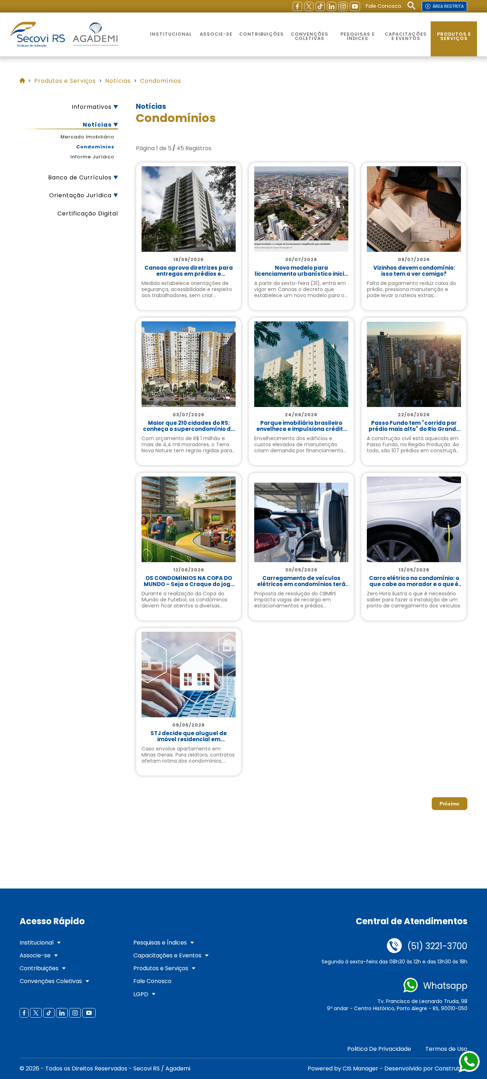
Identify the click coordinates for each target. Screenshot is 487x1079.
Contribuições (261, 34)
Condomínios (95, 147)
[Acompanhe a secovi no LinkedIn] (331, 6)
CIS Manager (360, 1068)
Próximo (450, 803)
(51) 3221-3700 (437, 946)
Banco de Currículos (80, 177)
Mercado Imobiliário (87, 137)
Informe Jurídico (92, 157)
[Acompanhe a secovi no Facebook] (297, 6)
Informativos (92, 107)
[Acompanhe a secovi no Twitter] (308, 6)
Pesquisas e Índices (357, 36)
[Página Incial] (37, 34)
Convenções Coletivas (309, 36)
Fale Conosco (383, 6)
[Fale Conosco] (394, 946)
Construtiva (451, 1068)
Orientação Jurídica (80, 195)
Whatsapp (445, 986)
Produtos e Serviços (454, 36)
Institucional (171, 34)
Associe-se (216, 34)
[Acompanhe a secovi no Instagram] (343, 6)
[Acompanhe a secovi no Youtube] (355, 6)
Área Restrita (448, 6)
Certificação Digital (87, 213)
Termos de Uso (446, 1049)
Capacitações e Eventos (406, 36)
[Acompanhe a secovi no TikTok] (320, 6)
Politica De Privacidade (379, 1049)
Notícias (97, 125)
